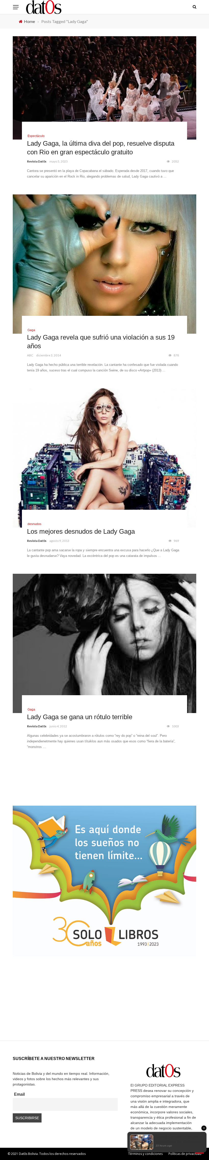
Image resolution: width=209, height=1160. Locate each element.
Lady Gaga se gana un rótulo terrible (79, 717)
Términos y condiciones (145, 1154)
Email (19, 1094)
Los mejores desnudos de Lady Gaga (81, 531)
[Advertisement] (104, 1005)
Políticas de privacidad (184, 1154)
